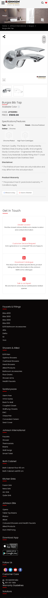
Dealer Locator (24, 224)
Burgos (31, 26)
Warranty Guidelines (13, 579)
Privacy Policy (24, 596)
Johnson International (18, 26)
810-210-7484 (10, 577)
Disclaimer (37, 596)
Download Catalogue (24, 262)
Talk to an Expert (24, 283)
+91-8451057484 (11, 574)
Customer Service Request (24, 243)
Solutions (7, 585)
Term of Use (11, 596)
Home (4, 26)
